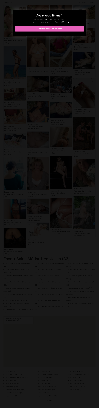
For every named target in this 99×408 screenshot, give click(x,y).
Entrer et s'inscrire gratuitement (49, 29)
